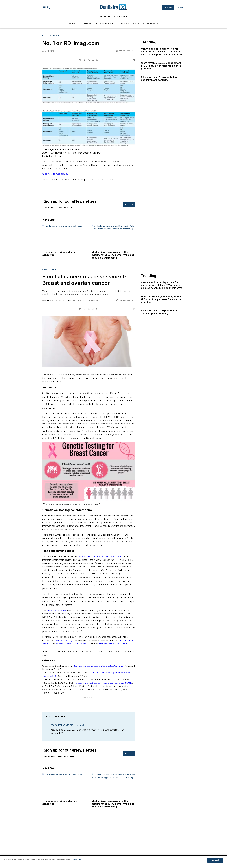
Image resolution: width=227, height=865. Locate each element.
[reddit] (93, 60)
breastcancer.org (63, 640)
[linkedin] (84, 60)
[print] (134, 60)
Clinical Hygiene (49, 269)
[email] (97, 60)
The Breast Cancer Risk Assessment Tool (100, 556)
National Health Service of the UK (73, 643)
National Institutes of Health (113, 643)
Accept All (215, 860)
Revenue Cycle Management (146, 23)
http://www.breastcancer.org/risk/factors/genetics (98, 666)
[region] (113, 860)
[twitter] (89, 60)
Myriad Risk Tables (56, 610)
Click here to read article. (55, 174)
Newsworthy (74, 23)
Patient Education (50, 36)
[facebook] (80, 60)
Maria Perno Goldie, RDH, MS (56, 300)
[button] (44, 7)
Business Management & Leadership (112, 23)
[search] (48, 7)
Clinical (88, 23)
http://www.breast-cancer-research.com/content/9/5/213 (103, 683)
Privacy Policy (77, 859)
